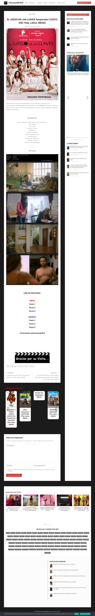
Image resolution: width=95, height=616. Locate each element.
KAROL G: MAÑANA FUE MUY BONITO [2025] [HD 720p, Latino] (47, 509)
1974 (68, 536)
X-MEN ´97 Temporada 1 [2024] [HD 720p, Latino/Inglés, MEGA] (65, 570)
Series (45, 2)
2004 (18, 546)
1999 (64, 542)
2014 (84, 546)
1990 (86, 539)
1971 (56, 536)
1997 (51, 542)
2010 (57, 546)
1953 (51, 532)
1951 (40, 532)
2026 (48, 552)
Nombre (10, 465)
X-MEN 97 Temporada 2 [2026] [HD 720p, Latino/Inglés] (64, 564)
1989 (79, 539)
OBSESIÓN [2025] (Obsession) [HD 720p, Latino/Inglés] (64, 509)
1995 (38, 542)
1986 (60, 539)
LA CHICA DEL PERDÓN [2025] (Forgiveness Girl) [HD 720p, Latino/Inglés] (30, 509)
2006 (31, 546)
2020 (46, 549)
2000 (70, 542)
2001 (77, 542)
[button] (88, 97)
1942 (29, 532)
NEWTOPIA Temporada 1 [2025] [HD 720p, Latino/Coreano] (13, 509)
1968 (44, 536)
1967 (38, 536)
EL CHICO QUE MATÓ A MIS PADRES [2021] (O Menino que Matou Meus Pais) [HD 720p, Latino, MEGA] (46, 376)
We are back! (61, 2)
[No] (93, 614)
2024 (76, 549)
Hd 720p (20, 366)
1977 (85, 536)
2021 (30, 16)
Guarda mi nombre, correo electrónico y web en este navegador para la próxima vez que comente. (31, 470)
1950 (34, 532)
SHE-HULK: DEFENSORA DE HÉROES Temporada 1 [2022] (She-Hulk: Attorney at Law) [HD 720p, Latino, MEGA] (79, 30)
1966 (33, 536)
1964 (22, 536)
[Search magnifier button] (90, 3)
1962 (10, 536)
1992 (18, 542)
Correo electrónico (40, 465)
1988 (73, 539)
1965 (27, 536)
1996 (44, 542)
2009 (51, 546)
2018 (32, 549)
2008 (44, 546)
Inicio (26, 2)
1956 (63, 532)
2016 (18, 549)
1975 (73, 536)
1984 (47, 539)
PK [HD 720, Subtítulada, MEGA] (39, 395)
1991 (12, 542)
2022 (62, 549)
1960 (81, 532)
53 (8, 532)
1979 (15, 539)
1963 (16, 536)
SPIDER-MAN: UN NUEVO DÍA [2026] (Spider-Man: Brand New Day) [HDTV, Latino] (69, 575)
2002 (84, 542)
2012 (70, 546)
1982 (34, 539)
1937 (13, 532)
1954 (57, 532)
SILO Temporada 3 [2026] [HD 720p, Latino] (78, 152)
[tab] (29, 428)
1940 (23, 532)
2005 (25, 546)
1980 (21, 539)
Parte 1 (32, 304)
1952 (46, 532)
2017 (25, 549)
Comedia (14, 366)
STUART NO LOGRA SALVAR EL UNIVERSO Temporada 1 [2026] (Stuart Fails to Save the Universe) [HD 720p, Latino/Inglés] (78, 166)
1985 (53, 539)
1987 (66, 539)
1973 (62, 536)
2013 (77, 546)
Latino (26, 366)
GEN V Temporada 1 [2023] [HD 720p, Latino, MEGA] (25, 414)
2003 (12, 546)
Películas (39, 2)
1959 (75, 532)
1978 (9, 539)
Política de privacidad (85, 613)
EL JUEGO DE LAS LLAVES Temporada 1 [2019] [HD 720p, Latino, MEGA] (18, 375)
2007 (38, 546)
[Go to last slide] (8, 409)
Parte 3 (32, 311)
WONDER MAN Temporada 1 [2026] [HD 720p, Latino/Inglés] (65, 593)
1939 (18, 532)
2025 (83, 549)
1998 (57, 542)
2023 (69, 549)
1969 (50, 536)
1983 (40, 539)
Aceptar (76, 613)
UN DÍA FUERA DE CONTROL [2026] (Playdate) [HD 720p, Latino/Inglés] (81, 509)
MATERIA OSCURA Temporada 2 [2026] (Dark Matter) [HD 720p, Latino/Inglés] (78, 73)
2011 (64, 546)
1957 (69, 532)
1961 (86, 532)
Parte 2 (32, 308)
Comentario (11, 445)
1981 (27, 539)
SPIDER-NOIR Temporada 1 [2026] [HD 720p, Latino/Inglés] (64, 581)
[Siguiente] (56, 409)
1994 (31, 542)
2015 (11, 549)
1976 (79, 536)
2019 (39, 549)
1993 (25, 542)
